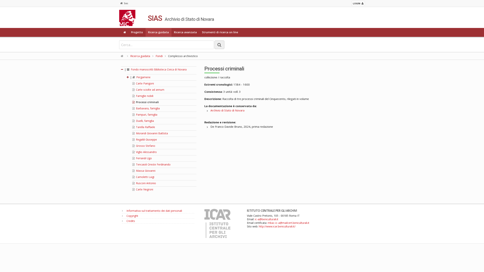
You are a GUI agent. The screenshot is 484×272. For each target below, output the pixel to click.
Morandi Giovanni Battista (151, 133)
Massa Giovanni (145, 170)
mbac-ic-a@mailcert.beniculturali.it (288, 223)
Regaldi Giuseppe (146, 139)
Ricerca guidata (158, 32)
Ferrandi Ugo (143, 158)
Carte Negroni (144, 189)
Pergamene (143, 77)
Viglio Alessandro (146, 152)
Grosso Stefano (145, 146)
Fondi (159, 56)
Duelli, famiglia (144, 121)
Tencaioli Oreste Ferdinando (153, 164)
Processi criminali (147, 102)
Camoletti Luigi (144, 177)
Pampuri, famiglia (146, 114)
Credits (130, 221)
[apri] (128, 77)
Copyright (132, 216)
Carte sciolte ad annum (149, 89)
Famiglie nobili (144, 96)
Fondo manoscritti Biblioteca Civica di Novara (158, 69)
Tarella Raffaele (145, 127)
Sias (126, 3)
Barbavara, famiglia (147, 108)
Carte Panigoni (144, 83)
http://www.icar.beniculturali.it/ (277, 226)
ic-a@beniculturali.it (266, 219)
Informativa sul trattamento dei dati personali (154, 210)
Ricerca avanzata (185, 32)
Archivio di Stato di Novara (227, 110)
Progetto (137, 32)
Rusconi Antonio (145, 183)
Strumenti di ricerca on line (220, 32)
